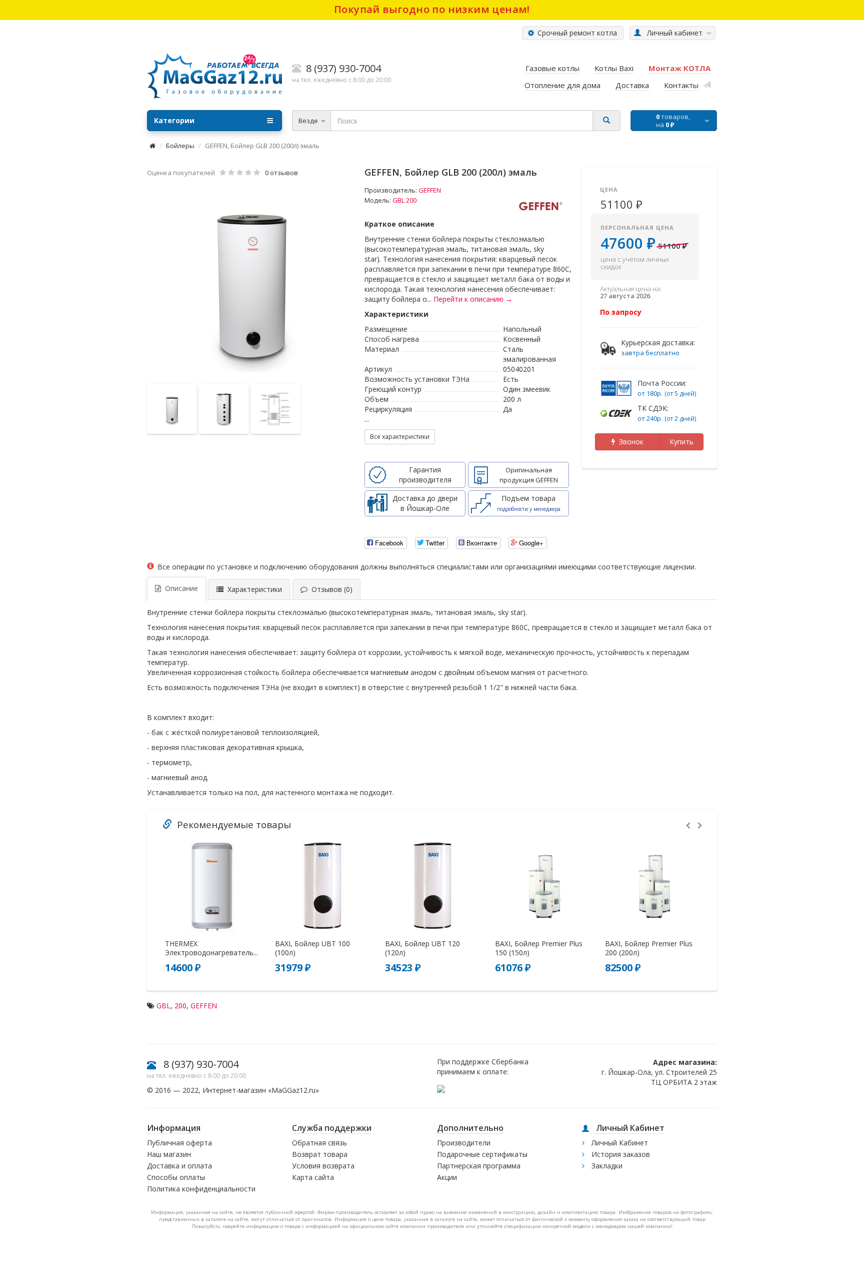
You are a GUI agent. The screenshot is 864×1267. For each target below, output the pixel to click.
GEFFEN (429, 190)
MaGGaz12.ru (294, 1090)
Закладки (606, 1165)
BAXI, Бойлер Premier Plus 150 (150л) (538, 948)
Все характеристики (400, 436)
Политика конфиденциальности (201, 1188)
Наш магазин (169, 1154)
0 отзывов (281, 172)
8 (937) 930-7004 (201, 1064)
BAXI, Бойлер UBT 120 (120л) (422, 948)
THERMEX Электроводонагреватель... (211, 948)
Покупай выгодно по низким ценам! (432, 9)
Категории (174, 120)
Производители (463, 1142)
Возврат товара (320, 1154)
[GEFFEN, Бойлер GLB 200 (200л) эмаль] (251, 282)
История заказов (620, 1154)
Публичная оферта (179, 1142)
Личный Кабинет (619, 1142)
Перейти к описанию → (473, 299)
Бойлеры (180, 145)
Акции (447, 1177)
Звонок (629, 441)
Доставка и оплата (179, 1165)
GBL (163, 1005)
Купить (682, 441)
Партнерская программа (478, 1165)
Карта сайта (313, 1177)
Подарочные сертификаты (482, 1154)
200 (180, 1005)
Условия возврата (323, 1165)
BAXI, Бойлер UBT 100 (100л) (312, 948)
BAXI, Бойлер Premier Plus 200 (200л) (648, 948)
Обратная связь (319, 1142)
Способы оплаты (176, 1177)
